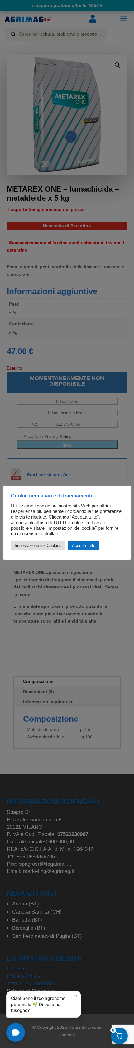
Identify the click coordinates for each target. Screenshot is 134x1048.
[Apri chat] (15, 1032)
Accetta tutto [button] (83, 545)
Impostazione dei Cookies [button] (38, 545)
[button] (43, 1004)
